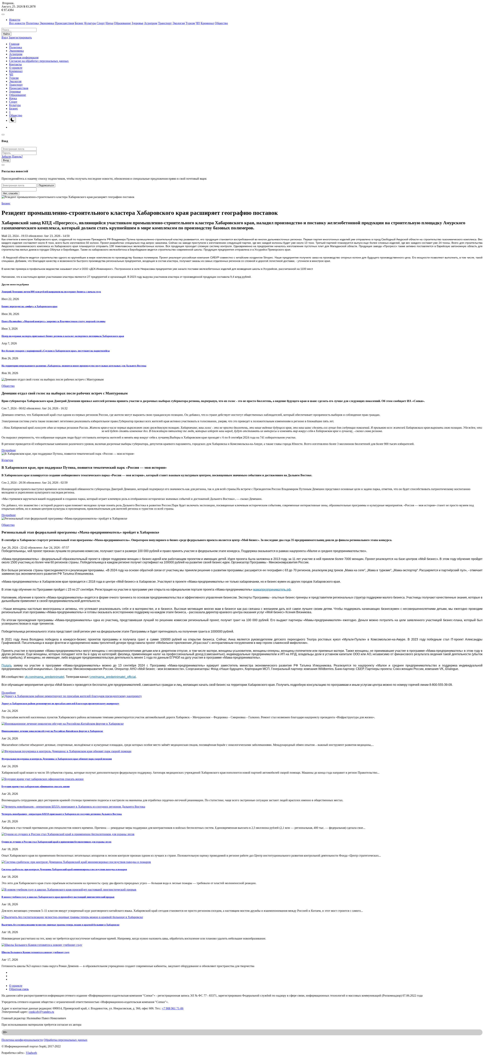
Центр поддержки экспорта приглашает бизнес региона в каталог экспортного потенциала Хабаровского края (63, 336)
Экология (178, 23)
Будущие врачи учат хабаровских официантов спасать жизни (36, 786)
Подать (7, 665)
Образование (122, 23)
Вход (5, 37)
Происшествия (64, 23)
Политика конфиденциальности (22, 1040)
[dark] (12, 120)
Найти (6, 33)
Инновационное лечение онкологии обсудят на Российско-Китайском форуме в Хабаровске (52, 731)
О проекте (15, 67)
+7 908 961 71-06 (172, 1008)
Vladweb (31, 1052)
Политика (32, 23)
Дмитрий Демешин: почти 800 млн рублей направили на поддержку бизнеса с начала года (51, 291)
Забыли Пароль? (12, 156)
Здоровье (137, 23)
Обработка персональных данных (65, 1040)
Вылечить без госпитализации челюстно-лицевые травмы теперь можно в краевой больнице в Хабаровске (60, 924)
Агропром (150, 23)
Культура (90, 23)
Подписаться (46, 185)
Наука (109, 23)
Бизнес (79, 23)
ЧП (198, 23)
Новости (14, 19)
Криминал (207, 23)
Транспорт (165, 23)
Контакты (15, 64)
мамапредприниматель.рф (272, 589)
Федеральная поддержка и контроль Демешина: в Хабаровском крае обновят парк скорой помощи (57, 758)
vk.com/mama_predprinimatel (44, 676)
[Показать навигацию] (3, 14)
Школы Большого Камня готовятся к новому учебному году (36, 952)
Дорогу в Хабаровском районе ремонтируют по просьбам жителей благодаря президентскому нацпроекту (60, 703)
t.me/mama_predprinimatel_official (113, 676)
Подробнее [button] (9, 450)
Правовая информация (23, 57)
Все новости (17, 23)
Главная (14, 44)
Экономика (47, 23)
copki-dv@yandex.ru (41, 1011)
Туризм (190, 23)
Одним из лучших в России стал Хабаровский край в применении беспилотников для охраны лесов (56, 841)
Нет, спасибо (10, 193)
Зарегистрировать (20, 37)
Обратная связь (19, 989)
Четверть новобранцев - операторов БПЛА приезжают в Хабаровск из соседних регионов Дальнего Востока (62, 814)
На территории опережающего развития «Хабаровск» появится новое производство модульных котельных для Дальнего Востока (74, 365)
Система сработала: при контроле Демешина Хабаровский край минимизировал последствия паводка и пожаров (64, 869)
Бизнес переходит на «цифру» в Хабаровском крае (29, 306)
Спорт (101, 23)
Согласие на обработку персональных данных (39, 61)
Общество (221, 23)
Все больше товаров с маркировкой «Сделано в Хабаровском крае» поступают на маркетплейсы (56, 350)
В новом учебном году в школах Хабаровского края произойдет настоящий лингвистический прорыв (58, 896)
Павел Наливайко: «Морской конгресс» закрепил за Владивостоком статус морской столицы (53, 321)
